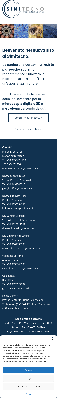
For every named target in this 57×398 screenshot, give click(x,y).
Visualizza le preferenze (28, 386)
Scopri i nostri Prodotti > (28, 117)
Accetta (28, 370)
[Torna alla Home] (23, 9)
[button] (52, 339)
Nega (28, 378)
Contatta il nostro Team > (28, 129)
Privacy (29, 394)
